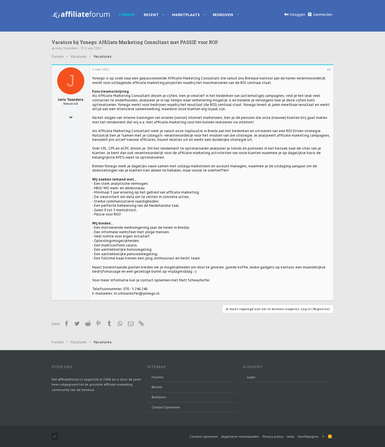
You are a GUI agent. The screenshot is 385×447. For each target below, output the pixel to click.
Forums (157, 377)
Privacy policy (273, 437)
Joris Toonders (67, 48)
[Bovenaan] (323, 436)
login (251, 377)
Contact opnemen (166, 407)
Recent (157, 387)
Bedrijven (159, 397)
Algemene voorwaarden (240, 437)
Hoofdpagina (308, 437)
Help (290, 437)
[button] (163, 14)
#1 (329, 69)
